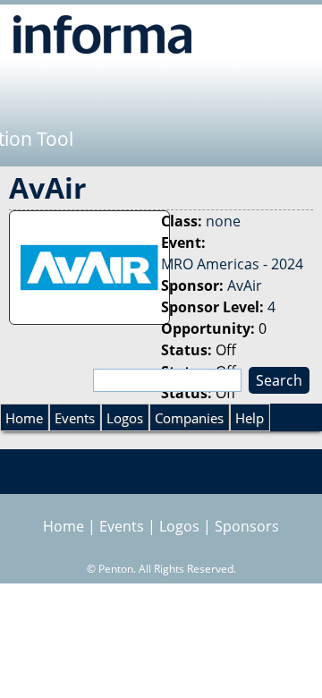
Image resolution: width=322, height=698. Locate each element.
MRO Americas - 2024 (232, 264)
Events (75, 418)
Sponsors (247, 526)
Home (24, 418)
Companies (189, 418)
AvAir (244, 285)
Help (249, 418)
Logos (124, 418)
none (223, 221)
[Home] (102, 34)
